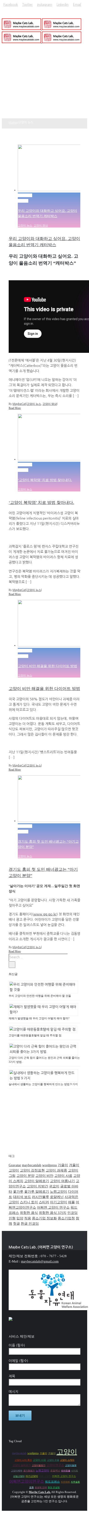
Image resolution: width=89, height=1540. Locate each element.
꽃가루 (18, 1191)
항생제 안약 (41, 1487)
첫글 (16, 1223)
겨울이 (74, 1165)
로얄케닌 (57, 1197)
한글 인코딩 (30, 1223)
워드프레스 (52, 1481)
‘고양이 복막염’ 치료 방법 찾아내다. (45, 480)
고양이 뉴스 (25, 225)
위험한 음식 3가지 (52, 1213)
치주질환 (75, 1482)
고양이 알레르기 (36, 1181)
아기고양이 (58, 1202)
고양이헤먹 (16, 1470)
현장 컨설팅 (54, 1487)
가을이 (63, 1165)
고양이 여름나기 (62, 1181)
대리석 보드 (22, 1197)
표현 (31, 1487)
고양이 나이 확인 (23, 1460)
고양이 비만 (44, 1176)
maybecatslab (31, 1165)
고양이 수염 (53, 1460)
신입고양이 (19, 1476)
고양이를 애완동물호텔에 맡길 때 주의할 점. (35, 1035)
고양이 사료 (63, 1176)
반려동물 (65, 1470)
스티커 (44, 1202)
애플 (71, 1202)
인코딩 (72, 1213)
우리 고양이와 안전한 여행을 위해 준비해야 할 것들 (40, 995)
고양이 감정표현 (32, 1170)
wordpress (49, 1165)
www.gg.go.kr (45, 914)
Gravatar (15, 1165)
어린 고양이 (45, 1476)
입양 (19, 1218)
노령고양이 (58, 1191)
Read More (15, 408)
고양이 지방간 (37, 1186)
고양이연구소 (55, 1465)
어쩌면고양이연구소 (26, 1481)
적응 (27, 1218)
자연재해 (65, 1482)
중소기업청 (66, 1218)
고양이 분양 (25, 1176)
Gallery (23, 201)
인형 (12, 1218)
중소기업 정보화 (44, 1218)
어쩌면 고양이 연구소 (53, 1207)
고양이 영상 (41, 225)
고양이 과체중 (56, 1170)
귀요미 (54, 1186)
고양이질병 (70, 1465)
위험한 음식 (29, 1213)
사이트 (74, 1470)
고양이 (14, 1170)
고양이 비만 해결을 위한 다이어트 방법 (47, 666)
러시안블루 (40, 1197)
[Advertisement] (44, 84)
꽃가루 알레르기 (36, 1191)
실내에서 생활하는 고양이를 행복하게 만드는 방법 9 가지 (43, 1084)
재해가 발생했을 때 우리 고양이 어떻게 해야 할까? (39, 1018)
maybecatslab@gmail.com (40, 1261)
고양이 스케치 (67, 1460)
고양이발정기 (38, 1465)
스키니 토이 (29, 1202)
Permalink (25, 195)
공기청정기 (29, 1470)
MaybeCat (19, 404)
